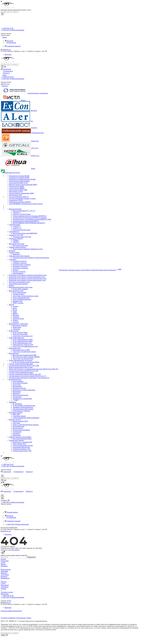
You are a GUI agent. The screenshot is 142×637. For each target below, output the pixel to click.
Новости (3, 581)
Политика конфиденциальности (11, 611)
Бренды (3, 564)
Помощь (3, 588)
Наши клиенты (6, 569)
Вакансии (4, 573)
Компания (4, 566)
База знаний (5, 585)
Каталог (3, 559)
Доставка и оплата (7, 592)
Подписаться (31, 557)
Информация (5, 578)
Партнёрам (4, 571)
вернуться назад (6, 550)
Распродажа (5, 561)
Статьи (3, 583)
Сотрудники (5, 575)
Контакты (4, 576)
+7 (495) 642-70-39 (7, 28)
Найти (3, 635)
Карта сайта (5, 594)
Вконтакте (8, 54)
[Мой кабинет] (2, 474)
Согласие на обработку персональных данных (16, 618)
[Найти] (2, 14)
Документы (4, 587)
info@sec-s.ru (6, 49)
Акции (3, 562)
